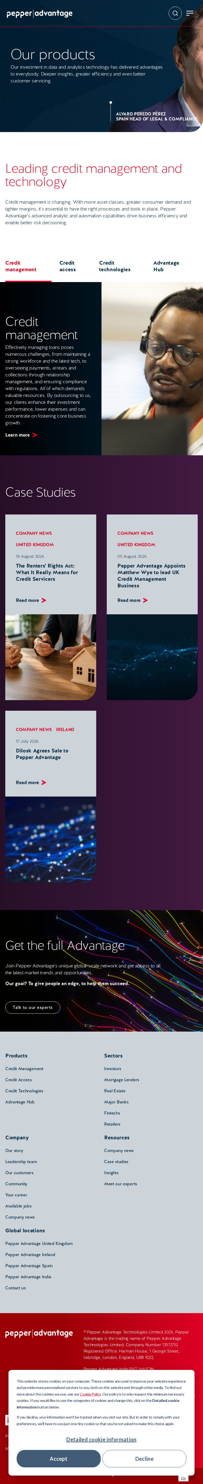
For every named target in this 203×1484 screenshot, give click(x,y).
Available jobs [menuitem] (18, 1206)
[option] (193, 1478)
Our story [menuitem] (14, 1150)
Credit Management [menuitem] (24, 1068)
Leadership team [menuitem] (21, 1161)
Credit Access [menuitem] (18, 1080)
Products (16, 1055)
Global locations (25, 1230)
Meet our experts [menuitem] (120, 1184)
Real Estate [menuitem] (114, 1091)
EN (183, 1478)
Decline (144, 1458)
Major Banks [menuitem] (116, 1102)
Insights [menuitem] (111, 1173)
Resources (117, 1137)
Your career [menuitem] (16, 1195)
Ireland (65, 729)
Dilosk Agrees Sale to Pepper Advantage (42, 754)
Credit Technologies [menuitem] (24, 1091)
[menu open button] (189, 13)
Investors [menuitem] (112, 1068)
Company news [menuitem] (20, 1217)
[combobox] (183, 1478)
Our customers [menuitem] (19, 1173)
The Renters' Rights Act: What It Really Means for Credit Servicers (47, 572)
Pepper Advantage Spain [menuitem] (29, 1265)
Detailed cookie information (101, 1439)
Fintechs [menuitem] (112, 1113)
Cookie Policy (90, 1394)
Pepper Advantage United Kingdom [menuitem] (39, 1243)
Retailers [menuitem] (112, 1124)
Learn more (17, 435)
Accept (58, 1458)
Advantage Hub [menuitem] (20, 1102)
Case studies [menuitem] (116, 1161)
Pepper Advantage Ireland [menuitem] (30, 1254)
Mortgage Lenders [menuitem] (121, 1080)
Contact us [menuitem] (15, 1288)
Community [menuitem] (16, 1184)
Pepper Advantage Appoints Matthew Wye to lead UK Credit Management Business (151, 575)
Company (17, 1137)
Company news (34, 533)
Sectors (113, 1055)
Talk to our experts (33, 1007)
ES (193, 1478)
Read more (27, 600)
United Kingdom (35, 544)
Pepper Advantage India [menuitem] (28, 1277)
